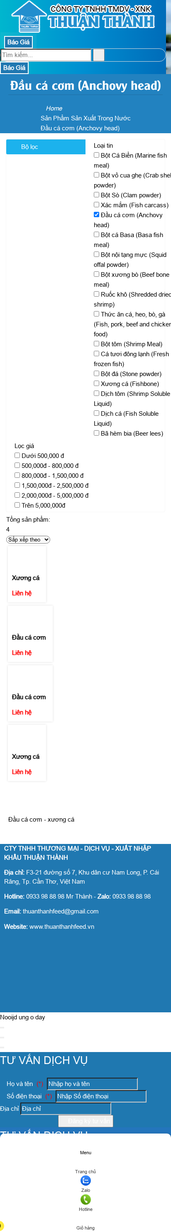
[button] (85, 1216)
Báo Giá (18, 42)
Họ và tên (24, 1083)
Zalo (85, 1190)
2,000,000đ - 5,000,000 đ (55, 495)
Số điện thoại (28, 1096)
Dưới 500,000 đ (43, 455)
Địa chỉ (9, 1108)
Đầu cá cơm (29, 637)
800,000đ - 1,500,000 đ (52, 475)
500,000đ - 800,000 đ (50, 465)
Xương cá (25, 577)
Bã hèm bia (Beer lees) (132, 433)
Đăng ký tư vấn (88, 1120)
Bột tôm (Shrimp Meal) (131, 344)
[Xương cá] (27, 553)
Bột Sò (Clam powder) (131, 195)
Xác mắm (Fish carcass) (135, 205)
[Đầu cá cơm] (30, 613)
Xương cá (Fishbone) (130, 383)
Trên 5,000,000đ (43, 505)
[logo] (83, 30)
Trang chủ (85, 1171)
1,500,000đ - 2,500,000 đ (55, 485)
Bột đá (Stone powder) (131, 373)
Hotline (86, 1209)
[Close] (2, 1027)
